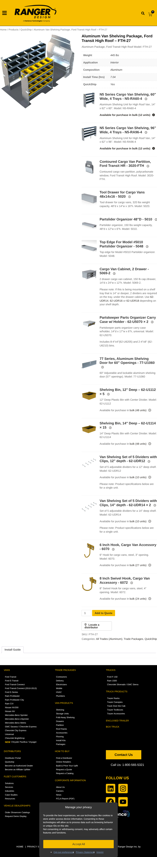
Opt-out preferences (64, 852)
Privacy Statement (85, 852)
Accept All (78, 844)
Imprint (100, 852)
